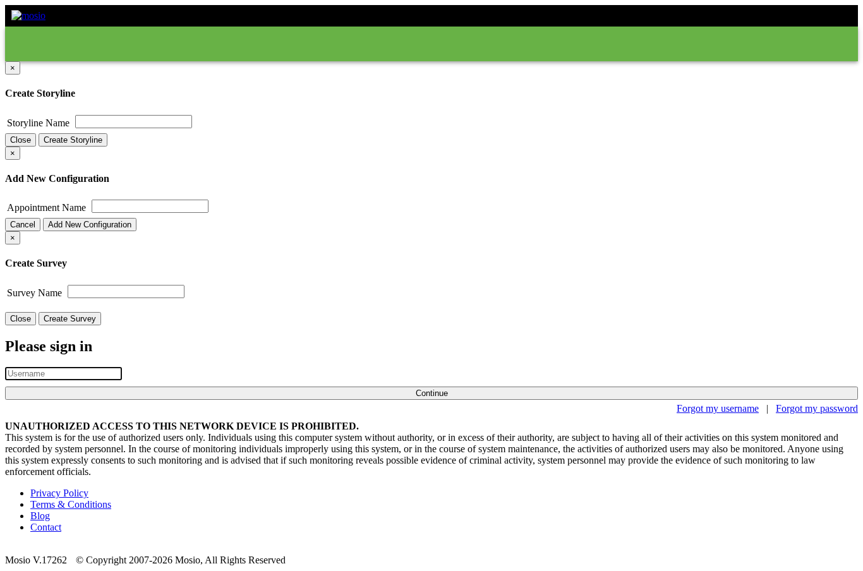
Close (20, 140)
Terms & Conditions (70, 504)
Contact (45, 527)
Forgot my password (817, 408)
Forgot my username (718, 408)
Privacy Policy (59, 493)
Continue (432, 393)
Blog (40, 515)
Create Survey (70, 318)
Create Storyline (73, 140)
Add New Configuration (89, 224)
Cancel (22, 224)
